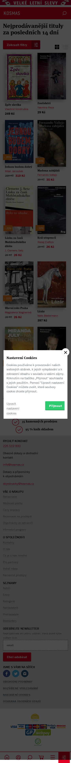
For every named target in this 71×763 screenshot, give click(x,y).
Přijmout (55, 406)
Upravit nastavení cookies (13, 408)
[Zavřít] (65, 352)
